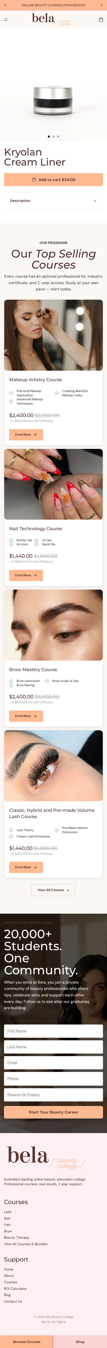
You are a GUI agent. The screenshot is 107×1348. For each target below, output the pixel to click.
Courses (10, 1282)
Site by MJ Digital (53, 1322)
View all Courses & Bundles (26, 1244)
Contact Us (13, 1301)
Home (8, 1269)
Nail (7, 1218)
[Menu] (5, 19)
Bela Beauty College (59, 1317)
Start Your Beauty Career (53, 1112)
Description (20, 200)
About (9, 1275)
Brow (8, 1231)
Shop (80, 1341)
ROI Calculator (15, 1288)
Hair (7, 1224)
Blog (7, 1295)
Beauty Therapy (16, 1237)
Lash (7, 1212)
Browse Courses (26, 1341)
